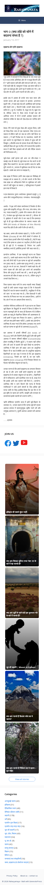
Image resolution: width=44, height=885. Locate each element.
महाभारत (8, 837)
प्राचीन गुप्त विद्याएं (11, 822)
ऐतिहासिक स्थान (10, 808)
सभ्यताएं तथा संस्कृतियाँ (13, 858)
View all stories (22, 779)
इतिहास (7, 804)
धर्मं (6, 819)
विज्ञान (7, 851)
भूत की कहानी (10, 829)
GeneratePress (35, 881)
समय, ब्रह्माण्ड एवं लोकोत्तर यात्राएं (17, 862)
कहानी (7, 815)
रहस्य (6, 844)
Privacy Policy (11, 875)
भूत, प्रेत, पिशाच (10, 833)
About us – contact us (29, 875)
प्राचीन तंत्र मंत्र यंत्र (13, 826)
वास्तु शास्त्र (9, 848)
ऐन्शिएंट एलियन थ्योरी (12, 812)
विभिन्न (7, 855)
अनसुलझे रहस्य (10, 801)
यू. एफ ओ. (8, 840)
